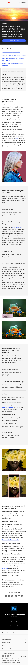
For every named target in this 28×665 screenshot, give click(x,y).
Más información (14, 626)
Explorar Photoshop (14, 40)
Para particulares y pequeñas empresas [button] (10, 632)
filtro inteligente (17, 227)
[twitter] (8, 656)
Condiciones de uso (5, 660)
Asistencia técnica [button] (6, 642)
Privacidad (22, 658)
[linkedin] (10, 656)
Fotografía (3, 6)
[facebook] (3, 656)
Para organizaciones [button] (6, 639)
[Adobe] (7, 2)
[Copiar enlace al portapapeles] (22, 596)
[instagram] (5, 656)
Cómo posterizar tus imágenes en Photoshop (14, 55)
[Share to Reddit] (19, 596)
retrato (17, 138)
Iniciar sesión (23, 2)
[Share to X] (9, 596)
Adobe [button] (3, 645)
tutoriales (5, 568)
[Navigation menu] (2, 2)
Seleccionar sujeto (7, 407)
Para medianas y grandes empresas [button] (9, 636)
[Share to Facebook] (6, 596)
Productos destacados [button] (7, 648)
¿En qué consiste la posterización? (11, 52)
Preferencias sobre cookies (14, 660)
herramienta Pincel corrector (10, 540)
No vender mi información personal (8, 662)
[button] (17, 2)
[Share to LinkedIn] (12, 596)
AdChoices (19, 662)
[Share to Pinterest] (16, 596)
